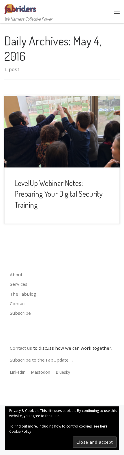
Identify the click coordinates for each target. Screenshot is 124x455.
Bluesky (63, 372)
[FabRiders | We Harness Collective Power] (20, 7)
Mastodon (40, 372)
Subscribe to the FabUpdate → (42, 360)
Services (18, 284)
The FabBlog (23, 294)
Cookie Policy (20, 431)
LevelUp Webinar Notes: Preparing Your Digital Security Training (58, 193)
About (16, 274)
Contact (18, 303)
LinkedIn (17, 372)
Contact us (21, 348)
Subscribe (20, 313)
